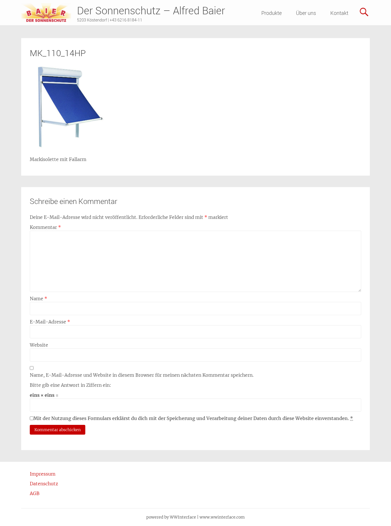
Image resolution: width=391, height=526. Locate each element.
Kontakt (339, 12)
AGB (35, 493)
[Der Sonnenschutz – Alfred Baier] (46, 12)
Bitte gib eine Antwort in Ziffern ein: (70, 385)
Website (39, 345)
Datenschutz (44, 483)
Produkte (271, 12)
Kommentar (45, 227)
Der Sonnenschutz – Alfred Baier (151, 10)
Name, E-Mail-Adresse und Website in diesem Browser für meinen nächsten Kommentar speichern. (142, 375)
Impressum (43, 474)
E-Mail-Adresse (50, 322)
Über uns (306, 12)
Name (38, 298)
